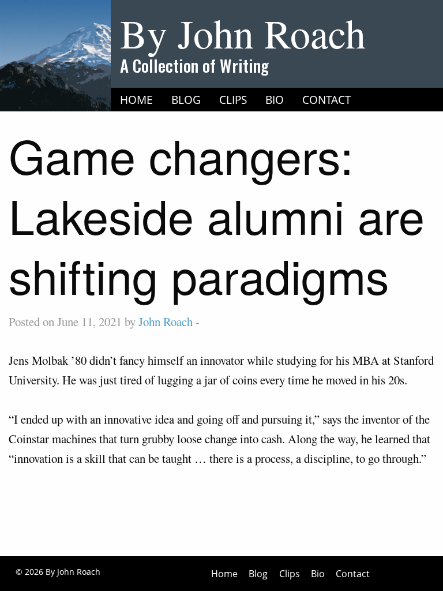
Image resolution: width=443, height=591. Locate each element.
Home (136, 99)
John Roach (165, 321)
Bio (274, 99)
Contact (326, 99)
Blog (186, 99)
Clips (233, 99)
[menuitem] (136, 100)
